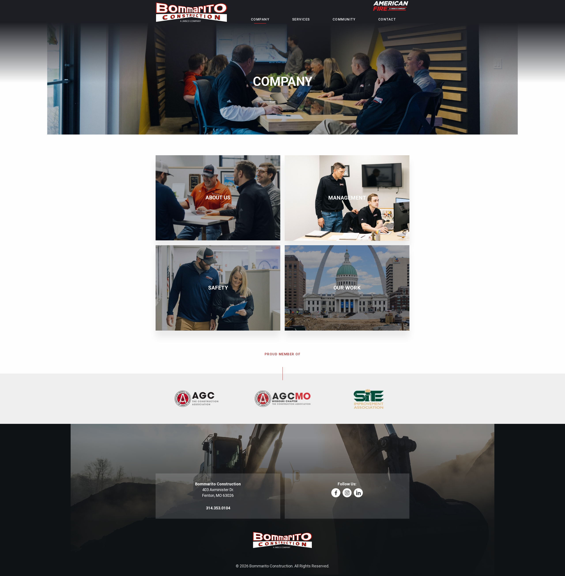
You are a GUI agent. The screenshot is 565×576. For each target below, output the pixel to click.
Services (301, 19)
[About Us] (218, 197)
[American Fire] (390, 6)
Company (260, 19)
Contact (387, 19)
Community (344, 19)
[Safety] (218, 287)
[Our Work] (347, 287)
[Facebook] (335, 492)
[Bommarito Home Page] (191, 12)
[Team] (347, 198)
